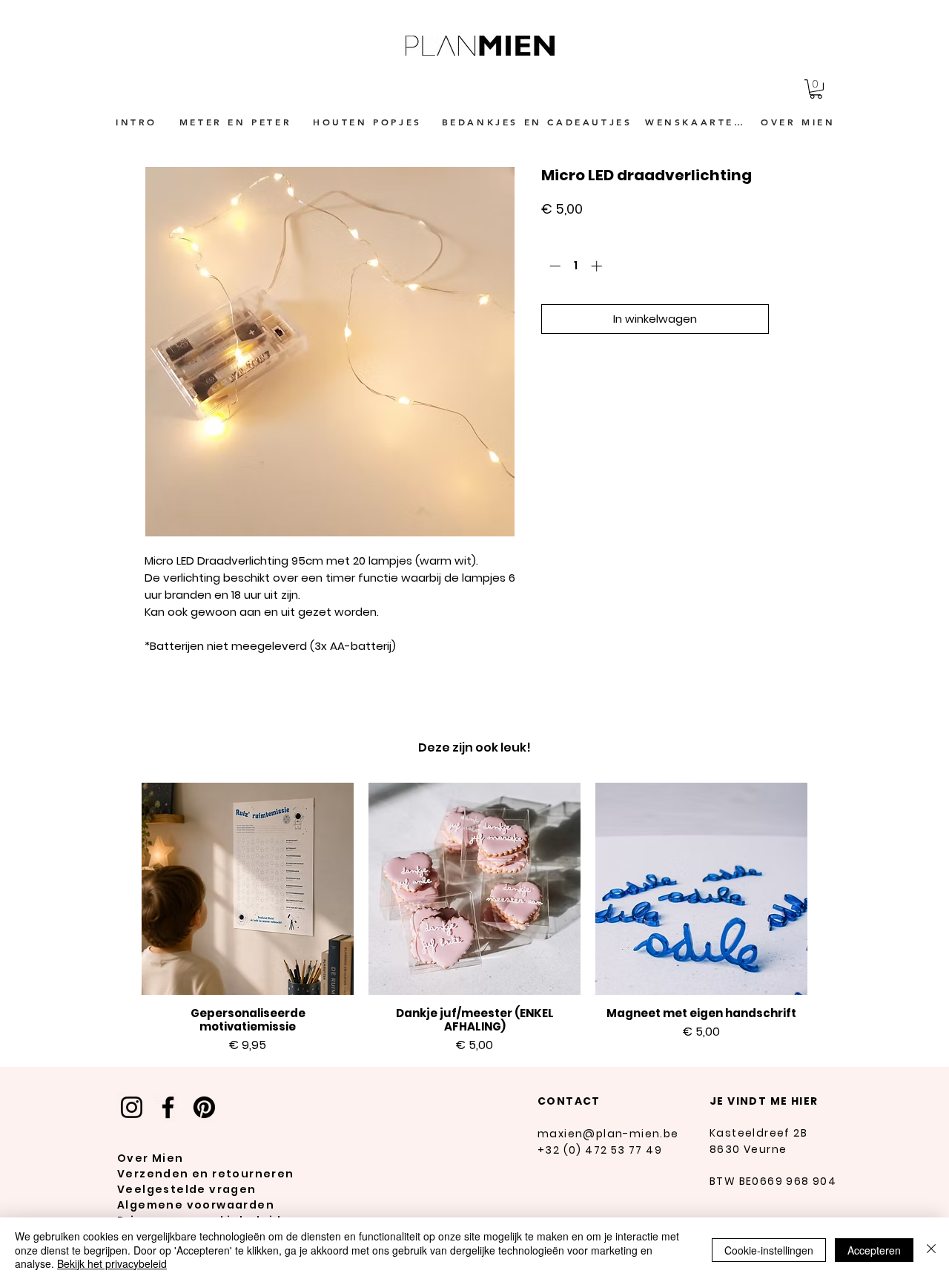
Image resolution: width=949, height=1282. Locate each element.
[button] (815, 89)
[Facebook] (167, 1107)
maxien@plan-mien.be (608, 1133)
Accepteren (874, 1250)
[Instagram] (131, 1107)
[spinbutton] (575, 266)
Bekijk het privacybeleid (112, 1263)
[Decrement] (553, 266)
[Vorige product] (120, 888)
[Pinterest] (204, 1107)
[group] (474, 918)
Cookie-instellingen (768, 1250)
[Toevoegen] (790, 319)
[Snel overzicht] (248, 889)
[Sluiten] (931, 1249)
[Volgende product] (829, 888)
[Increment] (598, 266)
